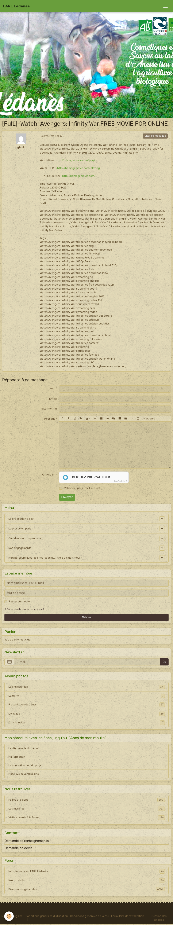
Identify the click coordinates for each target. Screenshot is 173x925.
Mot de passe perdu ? (33, 609)
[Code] (132, 419)
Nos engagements (19, 548)
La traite (86, 695)
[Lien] (107, 419)
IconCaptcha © (120, 481)
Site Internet (49, 408)
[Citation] (95, 419)
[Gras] (62, 419)
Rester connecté (19, 601)
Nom (52, 388)
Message (49, 418)
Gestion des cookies (159, 918)
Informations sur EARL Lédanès (86, 871)
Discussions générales (86, 889)
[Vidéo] (126, 419)
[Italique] (68, 419)
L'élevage (86, 713)
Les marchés (86, 808)
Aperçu (150, 418)
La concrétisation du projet (25, 765)
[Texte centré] (101, 419)
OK (164, 662)
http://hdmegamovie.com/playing (77, 160)
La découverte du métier (23, 748)
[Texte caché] (113, 419)
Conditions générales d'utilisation (47, 916)
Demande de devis (18, 848)
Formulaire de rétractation (127, 916)
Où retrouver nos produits (24, 538)
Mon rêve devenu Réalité (23, 773)
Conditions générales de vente (89, 916)
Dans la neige (86, 722)
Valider (86, 617)
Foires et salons (86, 799)
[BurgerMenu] (165, 6)
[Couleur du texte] (88, 419)
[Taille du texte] (81, 419)
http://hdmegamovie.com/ (79, 176)
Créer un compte (12, 609)
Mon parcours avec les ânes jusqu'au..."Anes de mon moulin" (45, 557)
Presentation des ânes (86, 704)
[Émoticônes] (138, 419)
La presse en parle (19, 528)
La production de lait (21, 518)
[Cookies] (9, 916)
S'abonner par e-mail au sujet (82, 488)
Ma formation (16, 756)
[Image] (119, 419)
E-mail (53, 398)
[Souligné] (75, 419)
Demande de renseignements (26, 841)
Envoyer (67, 497)
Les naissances (86, 686)
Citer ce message (155, 135)
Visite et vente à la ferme (86, 817)
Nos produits (86, 880)
